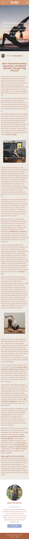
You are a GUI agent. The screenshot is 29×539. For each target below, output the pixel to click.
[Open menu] (3, 2)
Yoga (7, 89)
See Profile (14, 526)
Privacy (17, 537)
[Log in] (27, 3)
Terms (11, 537)
